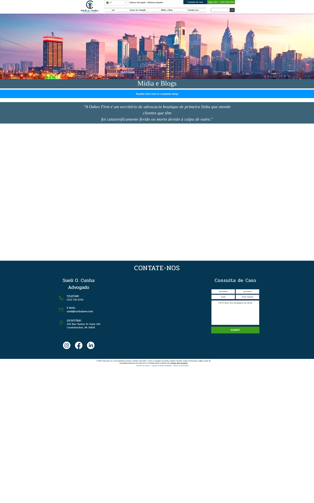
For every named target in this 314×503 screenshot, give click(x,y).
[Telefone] (61, 298)
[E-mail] (61, 309)
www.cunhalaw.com (120, 361)
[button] (153, 365)
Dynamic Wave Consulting (179, 363)
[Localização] (61, 323)
